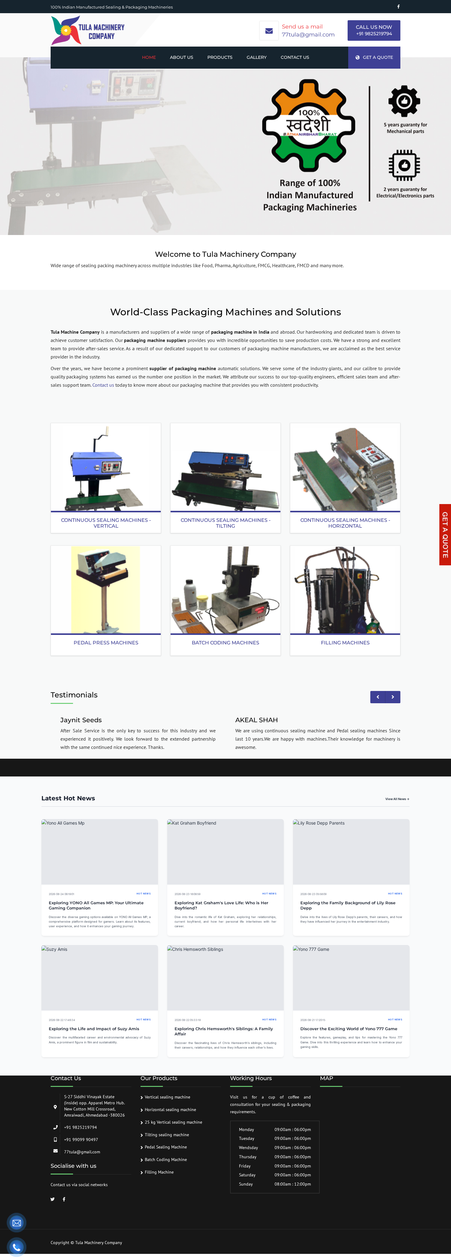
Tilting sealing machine (167, 1134)
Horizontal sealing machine (170, 1109)
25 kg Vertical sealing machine (173, 1122)
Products (220, 57)
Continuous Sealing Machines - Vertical (106, 523)
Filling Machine (159, 1172)
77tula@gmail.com (308, 34)
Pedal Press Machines (106, 643)
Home (149, 57)
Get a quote (378, 57)
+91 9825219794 (374, 33)
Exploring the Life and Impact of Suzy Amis (94, 1029)
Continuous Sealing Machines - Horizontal (345, 523)
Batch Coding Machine (166, 1159)
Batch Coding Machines (225, 643)
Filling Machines (345, 643)
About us (181, 57)
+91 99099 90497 (81, 1139)
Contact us (295, 57)
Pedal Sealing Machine (166, 1147)
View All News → (397, 799)
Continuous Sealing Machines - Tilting (226, 523)
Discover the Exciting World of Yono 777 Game (348, 1029)
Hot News (144, 893)
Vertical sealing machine (167, 1097)
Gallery (257, 57)
